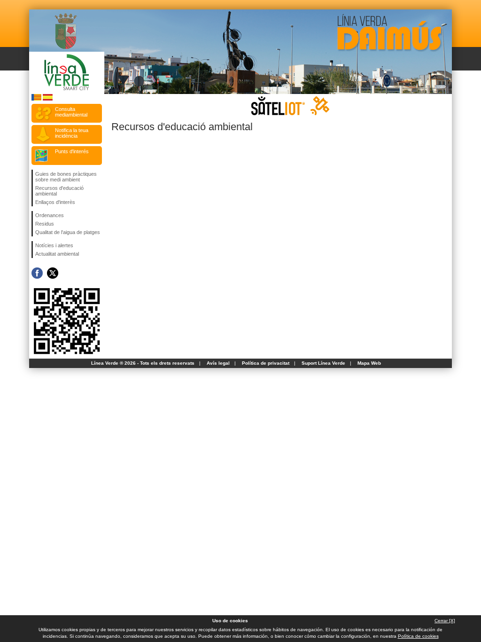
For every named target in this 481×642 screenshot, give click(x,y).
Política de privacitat (265, 363)
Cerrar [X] (444, 620)
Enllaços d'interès (55, 202)
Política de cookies (418, 636)
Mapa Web (369, 363)
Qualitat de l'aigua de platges (67, 232)
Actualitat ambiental (57, 254)
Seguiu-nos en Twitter (52, 273)
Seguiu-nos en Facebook (37, 273)
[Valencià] (36, 99)
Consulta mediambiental (71, 111)
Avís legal (218, 363)
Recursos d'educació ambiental (59, 190)
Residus (44, 224)
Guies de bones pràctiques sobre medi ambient (66, 176)
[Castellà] (48, 99)
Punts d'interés (72, 151)
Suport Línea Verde (323, 363)
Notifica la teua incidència (71, 133)
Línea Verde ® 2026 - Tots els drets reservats (142, 363)
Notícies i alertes (54, 245)
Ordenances (49, 215)
